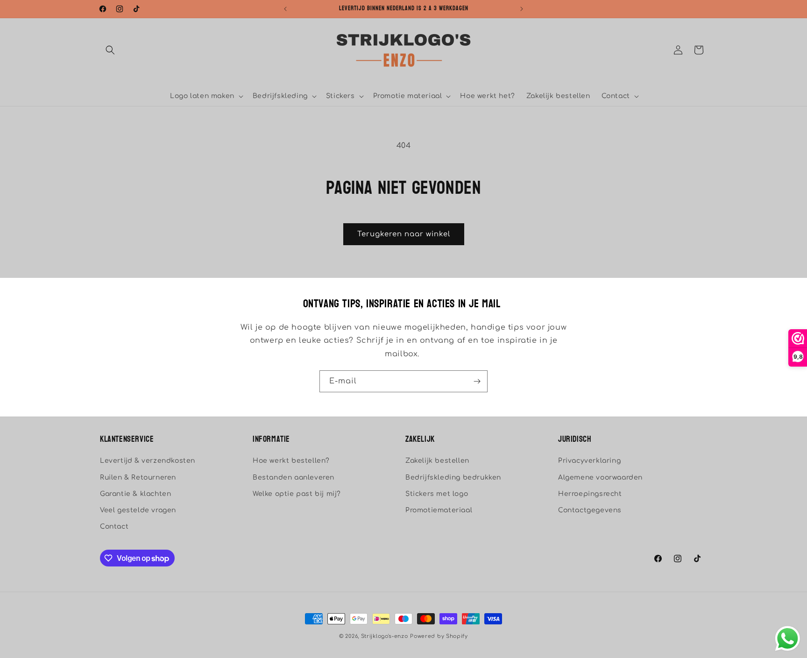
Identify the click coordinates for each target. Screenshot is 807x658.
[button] (110, 50)
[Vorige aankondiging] (285, 9)
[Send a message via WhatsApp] (787, 638)
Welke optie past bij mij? (297, 493)
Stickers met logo (436, 493)
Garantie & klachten (135, 493)
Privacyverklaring (589, 460)
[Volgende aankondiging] (521, 9)
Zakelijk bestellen (437, 460)
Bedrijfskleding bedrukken (453, 477)
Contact (114, 526)
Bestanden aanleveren (293, 477)
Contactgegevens (590, 510)
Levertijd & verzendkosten (147, 460)
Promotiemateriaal (438, 510)
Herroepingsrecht (590, 493)
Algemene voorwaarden (600, 477)
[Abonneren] (477, 381)
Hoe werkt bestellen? (291, 460)
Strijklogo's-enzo (384, 636)
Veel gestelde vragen (138, 510)
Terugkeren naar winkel (403, 234)
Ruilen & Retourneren (138, 477)
